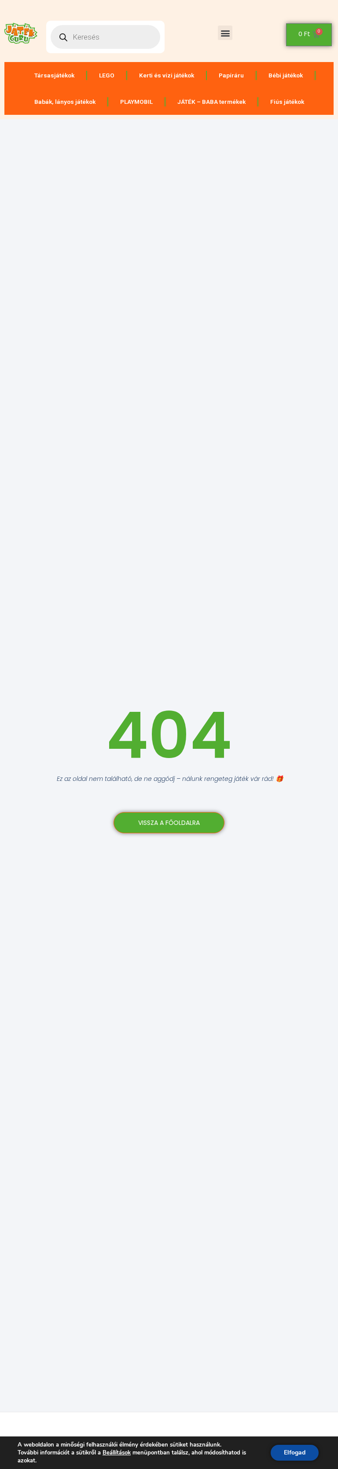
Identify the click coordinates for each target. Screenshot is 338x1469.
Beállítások (117, 1453)
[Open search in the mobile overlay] (105, 37)
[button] (225, 33)
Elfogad (294, 1452)
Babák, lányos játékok (65, 101)
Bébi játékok (285, 75)
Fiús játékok (287, 101)
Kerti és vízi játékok (166, 75)
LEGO (106, 75)
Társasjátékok (54, 75)
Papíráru (231, 75)
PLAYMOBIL (136, 101)
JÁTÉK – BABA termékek (211, 101)
